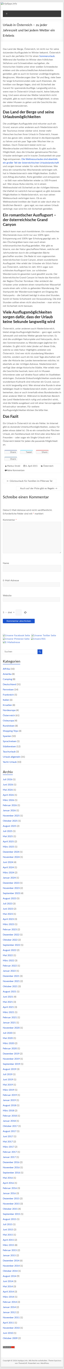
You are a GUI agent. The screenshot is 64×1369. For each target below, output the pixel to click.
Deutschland (9, 684)
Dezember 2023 (11, 883)
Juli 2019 (7, 1074)
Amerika (7, 674)
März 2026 (8, 800)
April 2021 (8, 1007)
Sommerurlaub (47, 56)
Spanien (7, 736)
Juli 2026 (7, 779)
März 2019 (8, 1090)
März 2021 (8, 1012)
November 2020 (11, 1028)
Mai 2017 (8, 1141)
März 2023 (8, 924)
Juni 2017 (8, 1136)
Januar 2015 (9, 1255)
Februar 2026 (10, 805)
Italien (6, 700)
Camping (7, 679)
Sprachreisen (9, 741)
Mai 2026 (8, 790)
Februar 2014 (10, 1302)
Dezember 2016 (11, 1162)
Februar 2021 (10, 1017)
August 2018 (9, 1105)
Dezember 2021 (11, 976)
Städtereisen (9, 746)
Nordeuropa (9, 710)
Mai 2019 (8, 1085)
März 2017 (8, 1147)
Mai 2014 (8, 1286)
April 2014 (8, 1292)
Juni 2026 (8, 784)
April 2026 (8, 795)
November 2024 (11, 857)
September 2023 (11, 893)
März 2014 (8, 1297)
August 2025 (9, 826)
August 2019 (9, 1069)
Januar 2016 (9, 1193)
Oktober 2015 (10, 1209)
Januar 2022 (9, 971)
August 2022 (9, 950)
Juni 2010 (8, 1333)
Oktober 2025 (10, 821)
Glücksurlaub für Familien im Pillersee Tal (29, 481)
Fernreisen (8, 689)
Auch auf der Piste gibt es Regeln (38, 488)
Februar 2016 (10, 1188)
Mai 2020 (8, 1038)
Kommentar (10, 520)
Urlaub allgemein (11, 757)
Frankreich (8, 695)
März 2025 (8, 847)
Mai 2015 (8, 1235)
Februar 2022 (10, 966)
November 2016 (11, 1167)
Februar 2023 (10, 929)
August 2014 (9, 1276)
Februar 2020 (10, 1048)
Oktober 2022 (10, 940)
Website (7, 595)
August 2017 (9, 1131)
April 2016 (8, 1183)
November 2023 (11, 888)
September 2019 (11, 1064)
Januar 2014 (9, 1307)
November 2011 (11, 1317)
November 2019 (11, 1059)
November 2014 (11, 1266)
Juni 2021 (8, 997)
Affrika (6, 669)
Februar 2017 (10, 1152)
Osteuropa (8, 720)
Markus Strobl (13, 466)
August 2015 (9, 1219)
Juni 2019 (8, 1079)
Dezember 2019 (11, 1054)
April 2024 (8, 867)
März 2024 (8, 872)
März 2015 (8, 1245)
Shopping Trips (10, 731)
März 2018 (8, 1110)
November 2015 (11, 1204)
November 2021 (11, 981)
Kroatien (7, 705)
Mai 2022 (8, 955)
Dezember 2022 (11, 935)
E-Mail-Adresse (11, 580)
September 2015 (11, 1214)
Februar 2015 (10, 1250)
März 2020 (8, 1043)
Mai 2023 (8, 914)
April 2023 (8, 919)
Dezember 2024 (11, 852)
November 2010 (11, 1328)
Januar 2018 (9, 1121)
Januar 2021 (9, 1022)
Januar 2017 (9, 1157)
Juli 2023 (7, 903)
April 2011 (8, 1323)
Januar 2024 (9, 878)
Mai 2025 (8, 836)
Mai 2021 (8, 1002)
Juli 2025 (7, 831)
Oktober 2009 (10, 1338)
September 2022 (11, 945)
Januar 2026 (9, 810)
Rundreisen (9, 726)
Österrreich (48, 466)
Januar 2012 (9, 1312)
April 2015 (8, 1240)
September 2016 (11, 1173)
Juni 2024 (8, 862)
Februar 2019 (10, 1095)
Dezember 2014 (11, 1260)
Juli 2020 (7, 1033)
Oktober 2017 (10, 1126)
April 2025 (8, 841)
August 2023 (9, 898)
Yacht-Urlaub (10, 762)
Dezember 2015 (11, 1198)
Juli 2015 (7, 1224)
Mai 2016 (8, 1178)
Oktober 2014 (10, 1271)
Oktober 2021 (10, 986)
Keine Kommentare (15, 470)
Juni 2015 (8, 1229)
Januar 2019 (9, 1100)
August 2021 (9, 991)
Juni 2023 (8, 909)
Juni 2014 (8, 1281)
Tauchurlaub (9, 752)
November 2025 (11, 816)
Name (6, 563)
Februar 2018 (10, 1116)
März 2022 (8, 960)
